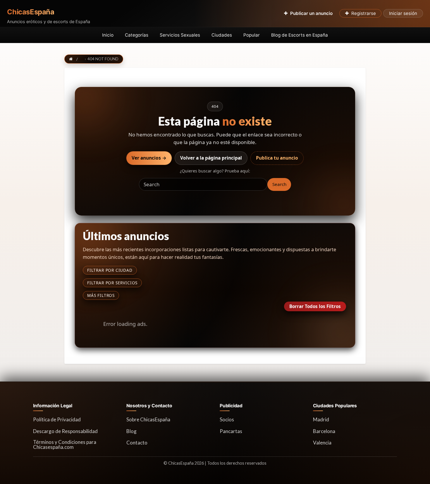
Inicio (107, 35)
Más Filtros (101, 295)
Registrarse (363, 13)
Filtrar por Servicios (112, 282)
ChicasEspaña (30, 12)
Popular (251, 35)
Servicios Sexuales (180, 35)
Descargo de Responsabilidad (65, 431)
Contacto (136, 442)
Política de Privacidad (57, 419)
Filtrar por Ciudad (110, 270)
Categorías (136, 35)
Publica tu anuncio (277, 158)
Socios (227, 419)
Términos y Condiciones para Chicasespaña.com (64, 444)
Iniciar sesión (403, 13)
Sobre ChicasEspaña (148, 419)
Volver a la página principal (211, 158)
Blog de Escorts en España (299, 35)
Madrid (321, 419)
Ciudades (221, 35)
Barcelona (324, 431)
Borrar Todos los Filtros (315, 306)
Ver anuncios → (149, 158)
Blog (131, 431)
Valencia (322, 442)
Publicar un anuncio (311, 13)
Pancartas (231, 431)
